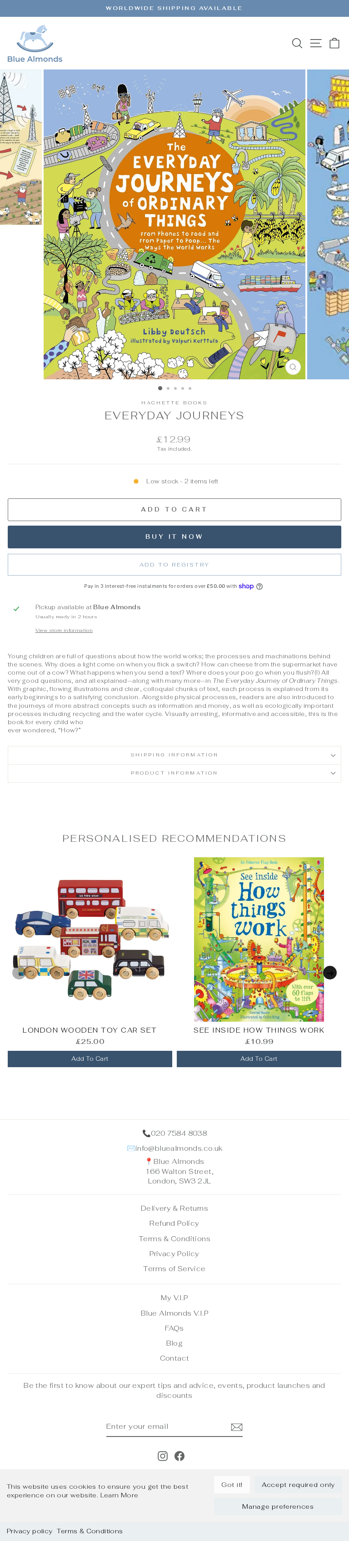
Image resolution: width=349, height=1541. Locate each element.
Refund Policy (174, 1223)
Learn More (119, 1495)
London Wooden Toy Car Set (90, 1030)
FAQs (174, 1328)
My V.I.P (174, 1297)
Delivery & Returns (174, 1208)
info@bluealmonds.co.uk (179, 1148)
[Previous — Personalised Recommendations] (19, 972)
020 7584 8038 (179, 1133)
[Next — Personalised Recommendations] (330, 972)
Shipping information (174, 755)
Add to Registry (175, 564)
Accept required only (298, 1485)
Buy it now (174, 537)
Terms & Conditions (90, 1531)
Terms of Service (174, 1268)
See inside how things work (259, 1030)
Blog (174, 1343)
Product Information (174, 773)
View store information (64, 630)
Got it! (232, 1485)
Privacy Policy (174, 1253)
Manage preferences (278, 1506)
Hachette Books (174, 403)
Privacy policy (29, 1531)
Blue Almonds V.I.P (174, 1313)
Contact (174, 1358)
